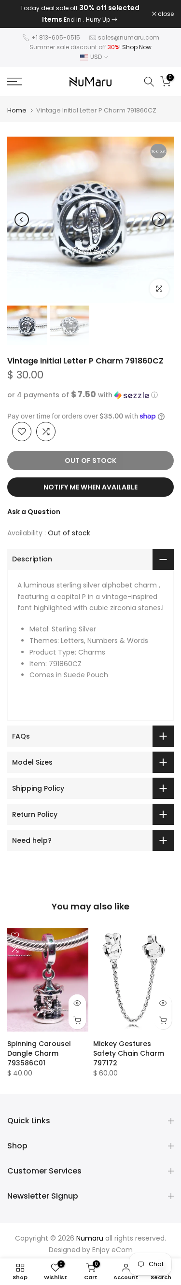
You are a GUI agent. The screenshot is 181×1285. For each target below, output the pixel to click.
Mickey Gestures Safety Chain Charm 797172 (128, 1053)
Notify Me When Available (90, 487)
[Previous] (21, 219)
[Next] (159, 219)
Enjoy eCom (112, 1250)
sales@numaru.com (128, 37)
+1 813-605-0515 (55, 37)
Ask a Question (33, 512)
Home (17, 110)
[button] (90, 395)
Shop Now (137, 47)
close (165, 14)
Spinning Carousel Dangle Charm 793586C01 (39, 1053)
